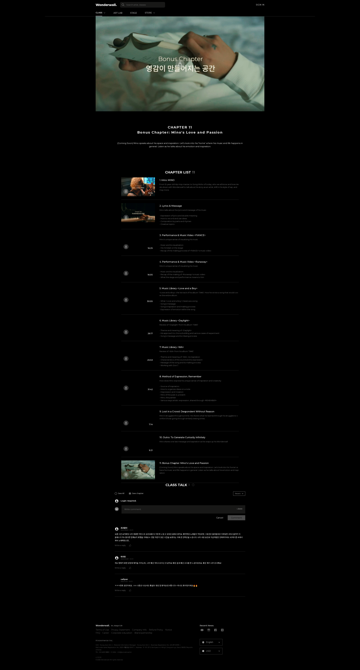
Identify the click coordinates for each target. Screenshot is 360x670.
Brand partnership (143, 633)
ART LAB (117, 13)
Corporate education (121, 633)
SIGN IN (260, 5)
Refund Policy (156, 630)
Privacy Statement (120, 630)
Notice (168, 630)
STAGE (133, 13)
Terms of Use (102, 630)
